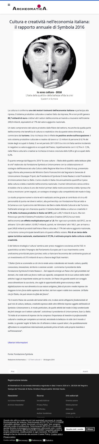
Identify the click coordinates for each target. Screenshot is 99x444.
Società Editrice (43, 400)
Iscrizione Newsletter (16, 400)
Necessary (23, 440)
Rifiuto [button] (90, 429)
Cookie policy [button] (57, 434)
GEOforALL (41, 409)
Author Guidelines (44, 413)
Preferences (36, 440)
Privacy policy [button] (9, 437)
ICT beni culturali (34, 360)
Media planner (72, 405)
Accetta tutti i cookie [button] (74, 429)
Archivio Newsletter (16, 405)
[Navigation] (9, 4)
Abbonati (69, 409)
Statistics (49, 440)
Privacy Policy (42, 405)
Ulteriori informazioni (18, 342)
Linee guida (70, 413)
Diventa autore (72, 400)
